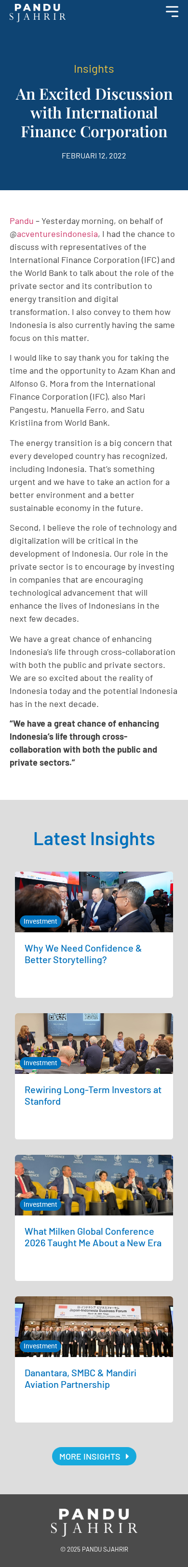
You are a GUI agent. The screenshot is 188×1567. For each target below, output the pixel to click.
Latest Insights (94, 838)
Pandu (22, 220)
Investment (40, 921)
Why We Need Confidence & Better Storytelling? (83, 953)
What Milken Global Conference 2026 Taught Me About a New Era (93, 1236)
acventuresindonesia (57, 233)
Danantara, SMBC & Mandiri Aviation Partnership (80, 1378)
